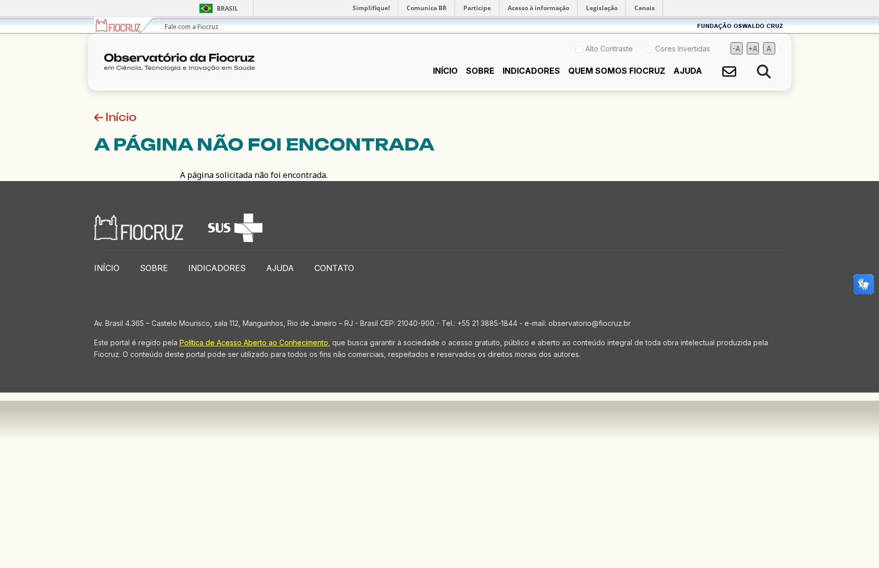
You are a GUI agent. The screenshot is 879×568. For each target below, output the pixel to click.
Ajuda (687, 71)
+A (752, 48)
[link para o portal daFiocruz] (124, 25)
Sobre (480, 71)
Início (445, 71)
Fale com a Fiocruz (191, 26)
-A (736, 48)
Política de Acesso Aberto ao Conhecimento (254, 342)
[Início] (183, 62)
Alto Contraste (609, 48)
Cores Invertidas (682, 48)
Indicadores (531, 71)
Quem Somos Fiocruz (616, 71)
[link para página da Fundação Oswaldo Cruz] (740, 25)
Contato (334, 268)
